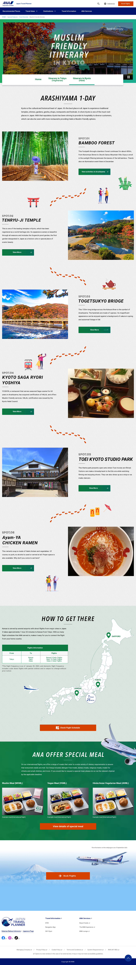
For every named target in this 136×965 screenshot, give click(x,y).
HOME (4, 17)
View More (17, 252)
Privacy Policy (40, 950)
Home (38, 79)
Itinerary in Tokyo (57, 79)
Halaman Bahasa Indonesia (11, 931)
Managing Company (23, 950)
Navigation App (50, 927)
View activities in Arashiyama (93, 172)
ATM (47, 923)
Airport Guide (83, 923)
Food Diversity (23, 17)
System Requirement (94, 950)
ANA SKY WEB (113, 950)
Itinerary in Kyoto (82, 79)
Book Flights (70, 876)
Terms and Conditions (74, 950)
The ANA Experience (86, 927)
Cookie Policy (56, 950)
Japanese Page (28, 931)
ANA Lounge (83, 931)
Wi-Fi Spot (48, 931)
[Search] (98, 3)
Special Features (12, 17)
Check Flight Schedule (70, 728)
